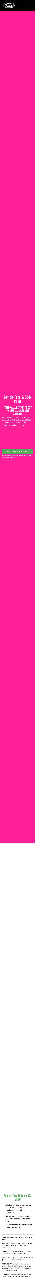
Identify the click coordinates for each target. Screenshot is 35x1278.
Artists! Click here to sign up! (18, 451)
